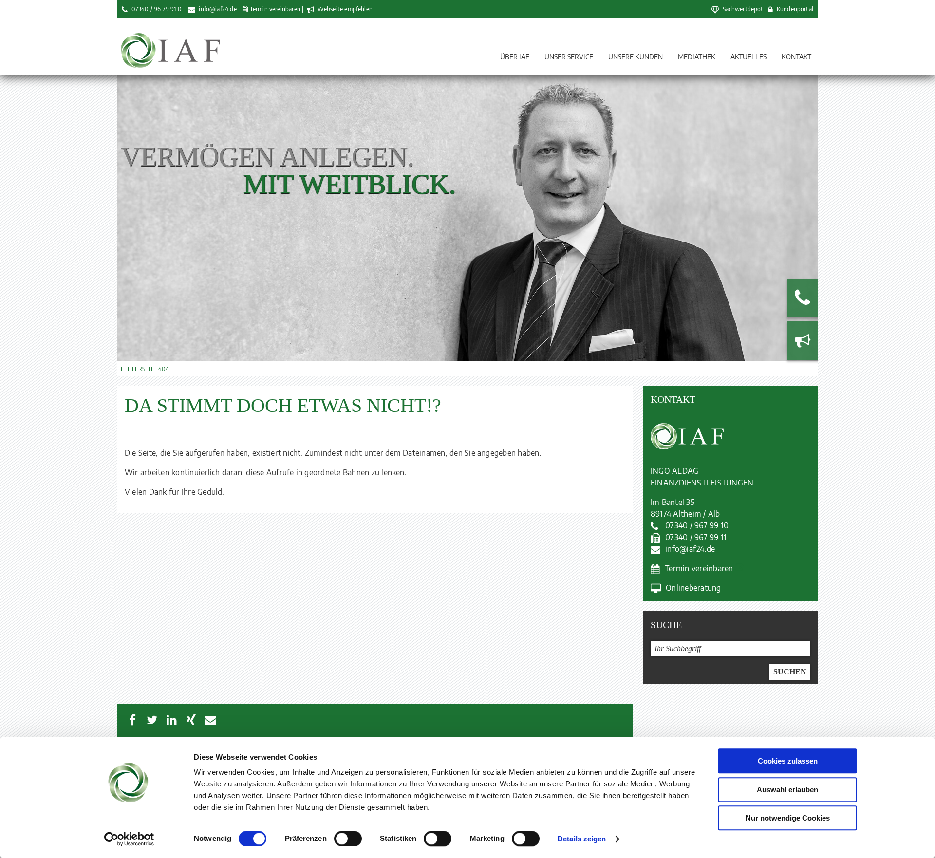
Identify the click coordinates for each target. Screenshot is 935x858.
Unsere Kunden (635, 57)
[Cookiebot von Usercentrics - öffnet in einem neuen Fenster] (129, 839)
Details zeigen (582, 839)
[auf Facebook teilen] (132, 719)
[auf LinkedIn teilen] (171, 719)
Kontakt (796, 57)
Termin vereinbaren (275, 9)
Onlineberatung (693, 588)
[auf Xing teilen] (191, 719)
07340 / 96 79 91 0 (156, 9)
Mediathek (696, 57)
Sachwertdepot (743, 9)
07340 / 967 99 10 (697, 525)
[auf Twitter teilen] (152, 719)
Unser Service (568, 57)
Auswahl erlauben (787, 789)
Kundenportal (795, 9)
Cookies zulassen (788, 761)
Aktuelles (748, 57)
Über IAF (514, 57)
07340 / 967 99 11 (696, 537)
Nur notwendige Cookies (788, 818)
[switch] (348, 838)
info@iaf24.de (217, 9)
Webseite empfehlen (344, 9)
